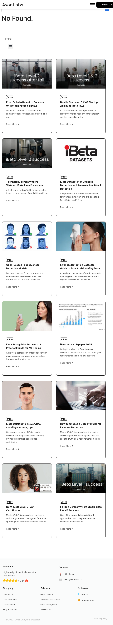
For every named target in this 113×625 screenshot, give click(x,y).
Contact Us (8, 594)
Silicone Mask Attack (50, 599)
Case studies (9, 604)
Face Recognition (48, 604)
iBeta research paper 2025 (76, 344)
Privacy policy (100, 618)
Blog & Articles (10, 609)
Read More (11, 124)
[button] (10, 46)
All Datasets (45, 609)
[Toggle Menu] (92, 4)
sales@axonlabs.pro (73, 579)
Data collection (10, 599)
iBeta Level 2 (46, 594)
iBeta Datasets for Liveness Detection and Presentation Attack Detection (81, 185)
